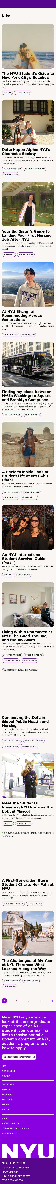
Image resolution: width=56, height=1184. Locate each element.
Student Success (12, 1180)
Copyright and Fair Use (16, 1128)
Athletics (7, 823)
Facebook (8, 1094)
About (5, 1118)
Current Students (11, 492)
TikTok (5, 1104)
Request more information (17, 1056)
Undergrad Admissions (16, 1168)
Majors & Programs (34, 741)
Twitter (6, 1089)
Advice (6, 1076)
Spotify (6, 1109)
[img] (28, 46)
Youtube (7, 1099)
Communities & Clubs (35, 169)
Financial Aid (10, 1172)
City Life (7, 93)
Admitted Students (12, 415)
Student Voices (22, 93)
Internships (8, 255)
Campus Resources (12, 169)
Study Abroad (28, 335)
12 (40, 1000)
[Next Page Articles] (52, 1000)
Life (4, 1066)
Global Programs (11, 981)
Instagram (8, 1084)
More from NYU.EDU (13, 1163)
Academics (8, 1071)
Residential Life (32, 492)
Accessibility (10, 1133)
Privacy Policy (10, 1123)
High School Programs (16, 1176)
